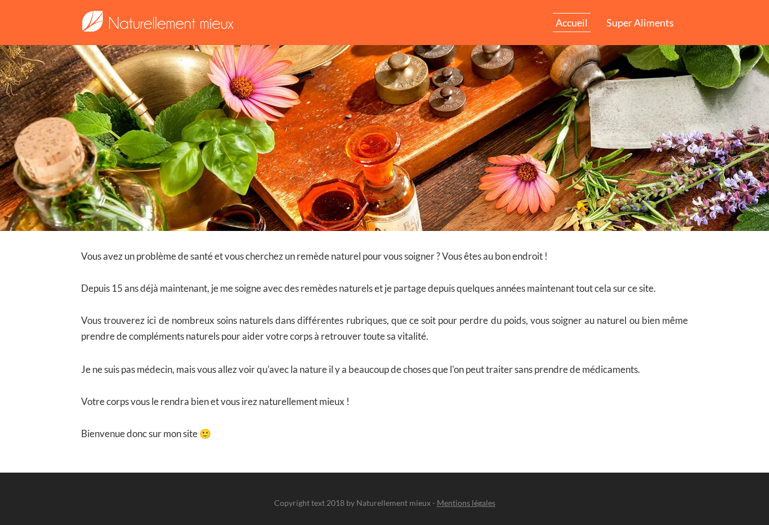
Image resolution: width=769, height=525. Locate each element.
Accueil (572, 22)
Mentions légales (466, 503)
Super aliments (640, 22)
